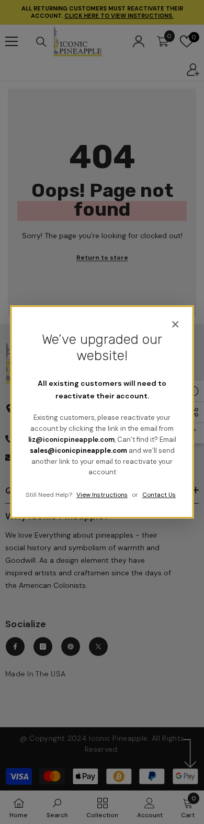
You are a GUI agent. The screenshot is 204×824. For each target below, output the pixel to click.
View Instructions (102, 495)
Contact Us (159, 495)
